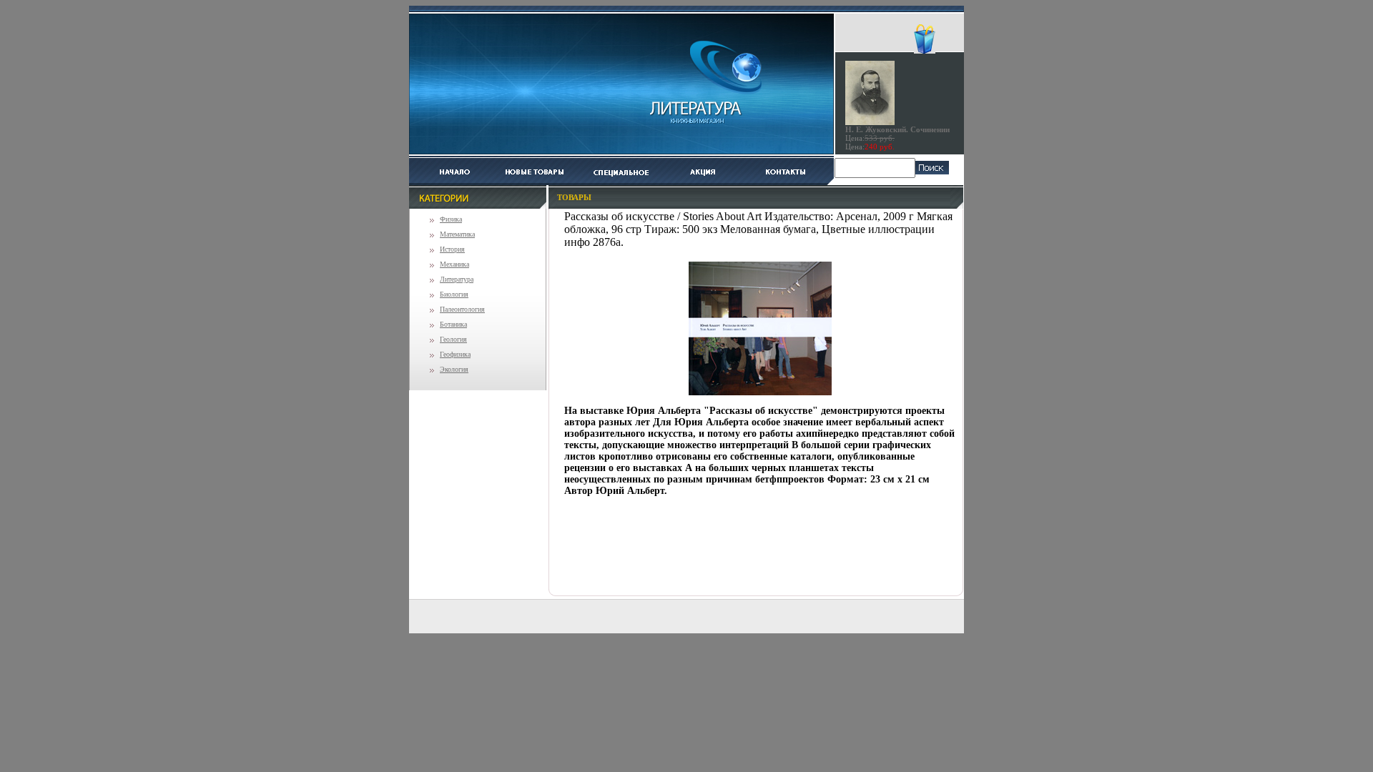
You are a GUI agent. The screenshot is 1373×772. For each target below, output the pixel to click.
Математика (457, 234)
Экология (454, 369)
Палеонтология (462, 309)
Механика (454, 264)
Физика (451, 219)
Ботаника (453, 324)
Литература (456, 279)
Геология (453, 339)
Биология (454, 294)
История (452, 249)
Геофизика (455, 354)
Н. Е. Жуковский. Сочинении (897, 129)
